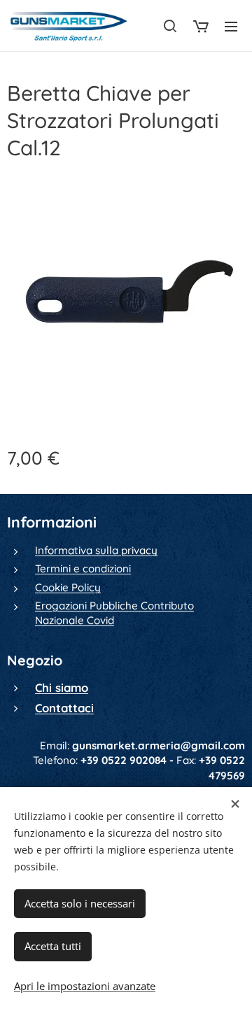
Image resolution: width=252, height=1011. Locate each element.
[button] (170, 25)
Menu (231, 26)
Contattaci (64, 707)
